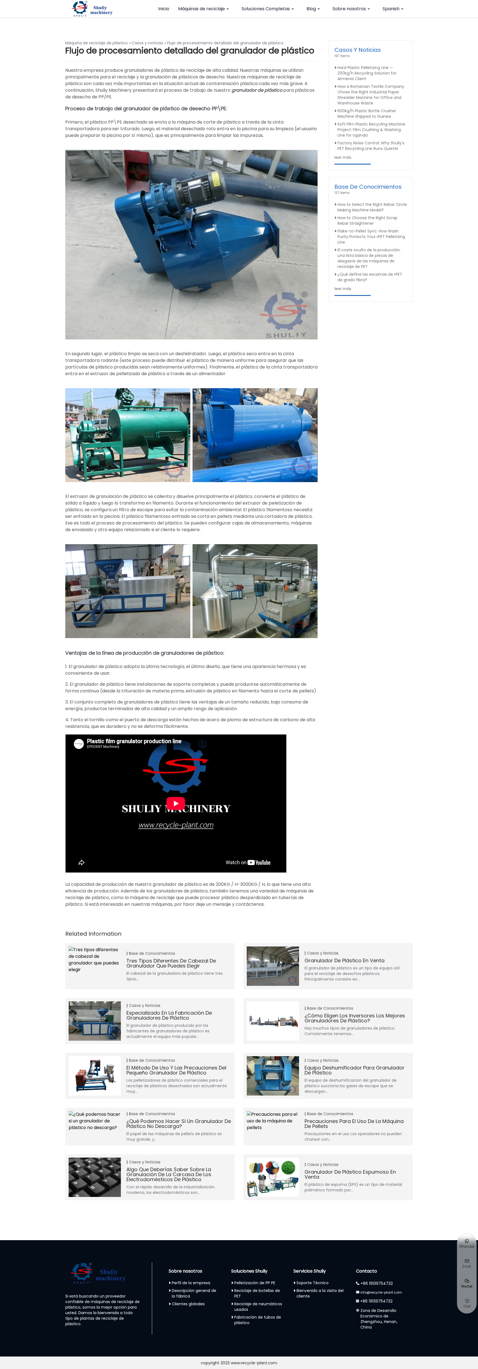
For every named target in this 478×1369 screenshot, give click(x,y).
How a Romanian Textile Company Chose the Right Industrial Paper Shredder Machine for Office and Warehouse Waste (370, 95)
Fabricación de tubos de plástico (257, 1320)
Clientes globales (188, 1304)
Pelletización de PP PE (254, 1283)
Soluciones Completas (265, 9)
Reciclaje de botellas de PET (257, 1293)
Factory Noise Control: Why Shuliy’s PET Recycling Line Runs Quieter (370, 145)
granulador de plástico (257, 90)
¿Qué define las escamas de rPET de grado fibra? (369, 277)
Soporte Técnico (313, 1283)
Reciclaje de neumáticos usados (258, 1306)
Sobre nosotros (349, 9)
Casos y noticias (147, 43)
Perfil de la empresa (191, 1283)
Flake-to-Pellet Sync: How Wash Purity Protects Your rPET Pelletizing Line (371, 236)
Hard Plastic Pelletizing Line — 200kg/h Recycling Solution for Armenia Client (366, 73)
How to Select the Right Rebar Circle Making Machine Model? (372, 207)
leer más (342, 157)
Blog (311, 9)
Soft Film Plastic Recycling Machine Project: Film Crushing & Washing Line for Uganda (371, 129)
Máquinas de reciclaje (201, 9)
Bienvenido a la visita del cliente (320, 1293)
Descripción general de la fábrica (194, 1293)
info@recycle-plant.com (381, 1292)
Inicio (163, 9)
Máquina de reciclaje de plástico (96, 43)
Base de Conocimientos (368, 187)
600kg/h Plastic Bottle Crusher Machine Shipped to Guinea (366, 113)
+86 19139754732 (376, 1283)
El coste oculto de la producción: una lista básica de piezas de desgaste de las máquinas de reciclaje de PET (369, 258)
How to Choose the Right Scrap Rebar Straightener (367, 220)
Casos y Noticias (357, 50)
